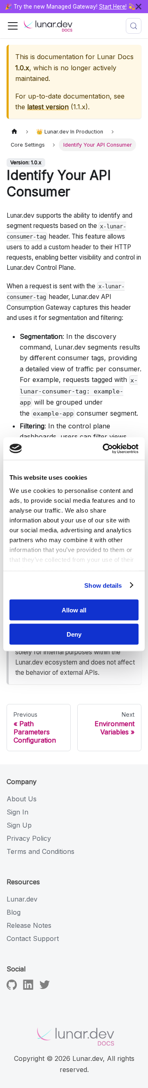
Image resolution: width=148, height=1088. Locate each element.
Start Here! (113, 6)
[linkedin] (28, 987)
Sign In (17, 812)
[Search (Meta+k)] (133, 26)
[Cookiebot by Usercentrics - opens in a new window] (104, 448)
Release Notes (29, 925)
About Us (22, 799)
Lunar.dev (22, 899)
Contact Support (33, 938)
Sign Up (19, 825)
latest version (48, 107)
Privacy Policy (29, 838)
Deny (74, 633)
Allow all (74, 610)
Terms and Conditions (40, 851)
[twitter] (44, 987)
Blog (14, 912)
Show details (103, 585)
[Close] (142, 6)
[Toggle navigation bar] (13, 26)
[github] (12, 987)
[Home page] (14, 131)
